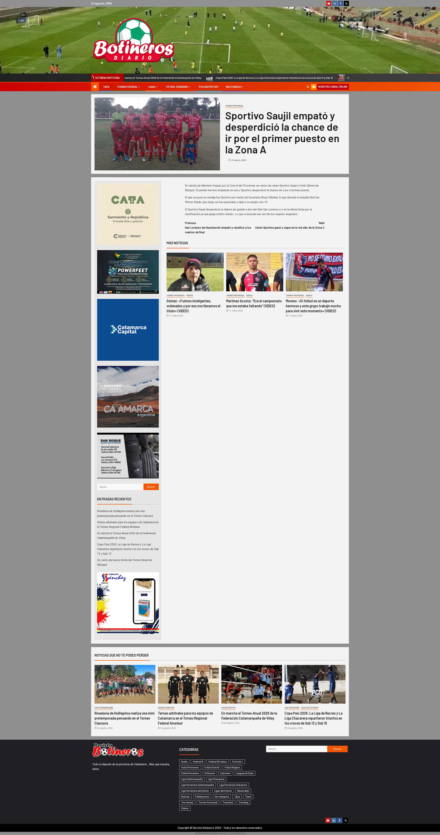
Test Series (187, 802)
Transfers (228, 802)
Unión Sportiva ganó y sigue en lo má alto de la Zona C (289, 225)
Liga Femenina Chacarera (233, 785)
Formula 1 (237, 761)
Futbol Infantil (212, 767)
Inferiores (210, 773)
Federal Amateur (166, 708)
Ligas (151, 87)
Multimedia (233, 87)
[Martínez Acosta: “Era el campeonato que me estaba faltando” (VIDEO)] (254, 272)
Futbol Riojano (232, 767)
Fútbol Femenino (177, 87)
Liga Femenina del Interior (195, 790)
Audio (184, 761)
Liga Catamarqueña (104, 708)
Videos (189, 295)
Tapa (106, 87)
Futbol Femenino (190, 767)
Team (248, 796)
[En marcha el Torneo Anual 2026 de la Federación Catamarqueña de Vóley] (251, 684)
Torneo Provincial (234, 106)
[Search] (308, 86)
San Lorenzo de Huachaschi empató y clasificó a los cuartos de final (218, 227)
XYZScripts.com (237, 833)
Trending (243, 802)
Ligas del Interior (309, 708)
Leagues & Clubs (245, 773)
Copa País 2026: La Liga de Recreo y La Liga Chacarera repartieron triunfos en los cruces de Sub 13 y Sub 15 (188, 77)
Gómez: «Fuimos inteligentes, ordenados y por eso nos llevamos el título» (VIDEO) (193, 306)
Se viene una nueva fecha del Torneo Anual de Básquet (292, 77)
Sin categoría (222, 796)
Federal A (198, 761)
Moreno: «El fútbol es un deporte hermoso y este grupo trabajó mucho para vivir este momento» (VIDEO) (313, 306)
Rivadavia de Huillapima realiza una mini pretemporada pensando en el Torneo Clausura (125, 718)
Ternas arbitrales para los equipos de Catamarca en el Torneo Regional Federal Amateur (185, 718)
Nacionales (243, 790)
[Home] (95, 87)
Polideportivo (208, 87)
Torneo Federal (127, 87)
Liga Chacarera (292, 708)
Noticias (185, 796)
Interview (225, 773)
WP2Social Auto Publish (206, 833)
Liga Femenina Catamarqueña (197, 785)
